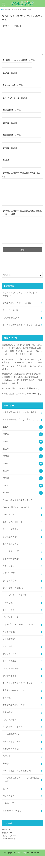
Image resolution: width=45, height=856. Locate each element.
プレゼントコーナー (12, 617)
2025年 (6, 485)
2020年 (6, 449)
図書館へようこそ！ (12, 741)
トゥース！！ (9, 610)
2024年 (6, 478)
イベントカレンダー (12, 551)
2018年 (6, 434)
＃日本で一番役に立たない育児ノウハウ (21, 419)
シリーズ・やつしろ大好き (15, 595)
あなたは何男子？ (11, 536)
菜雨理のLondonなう (12, 810)
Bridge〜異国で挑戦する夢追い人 (17, 500)
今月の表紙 (8, 712)
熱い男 (6, 788)
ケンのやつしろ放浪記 (13, 588)
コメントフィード (10, 836)
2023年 (6, 471)
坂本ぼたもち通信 (11, 749)
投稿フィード (8, 832)
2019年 (6, 441)
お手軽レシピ (9, 566)
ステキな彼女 (9, 602)
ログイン (6, 829)
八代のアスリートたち (13, 727)
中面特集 (7, 697)
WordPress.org (8, 839)
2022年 (6, 463)
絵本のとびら (9, 803)
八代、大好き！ (10, 719)
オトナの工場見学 (11, 558)
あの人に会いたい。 (12, 544)
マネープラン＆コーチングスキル (18, 624)
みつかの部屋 (9, 632)
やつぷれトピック (11, 675)
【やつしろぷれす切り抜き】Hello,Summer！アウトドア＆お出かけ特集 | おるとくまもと (22, 380)
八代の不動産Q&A (11, 317)
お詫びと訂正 (9, 573)
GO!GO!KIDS (8, 515)
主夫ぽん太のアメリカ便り (15, 705)
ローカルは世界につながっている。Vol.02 (21, 325)
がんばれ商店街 (10, 580)
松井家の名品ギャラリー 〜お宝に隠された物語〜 (21, 779)
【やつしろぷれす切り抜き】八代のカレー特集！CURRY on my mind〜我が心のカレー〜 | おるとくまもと (22, 351)
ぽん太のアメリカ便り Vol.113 (17, 303)
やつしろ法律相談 (11, 310)
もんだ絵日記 (9, 646)
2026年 (6, 493)
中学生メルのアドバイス (14, 690)
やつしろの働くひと (12, 661)
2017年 (6, 427)
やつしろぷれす (21, 853)
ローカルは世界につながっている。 (19, 683)
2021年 (6, 456)
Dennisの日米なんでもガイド (16, 507)
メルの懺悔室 (9, 639)
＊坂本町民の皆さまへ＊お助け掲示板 (20, 412)
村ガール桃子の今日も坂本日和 (17, 771)
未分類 (6, 763)
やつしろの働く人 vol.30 (13, 388)
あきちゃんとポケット (13, 522)
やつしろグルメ (9, 359)
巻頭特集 (7, 756)
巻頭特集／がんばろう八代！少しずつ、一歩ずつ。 (21, 294)
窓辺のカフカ (9, 796)
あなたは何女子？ (11, 529)
